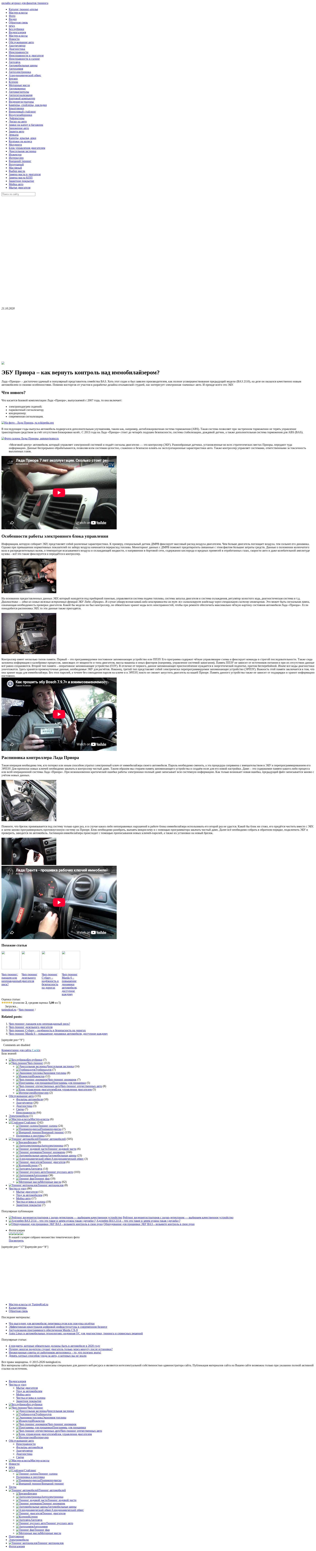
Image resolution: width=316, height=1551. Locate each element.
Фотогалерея (17, 1546)
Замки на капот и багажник (26, 124)
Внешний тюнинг (20, 161)
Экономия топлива (54, 1072)
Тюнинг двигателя (53, 1162)
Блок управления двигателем (27, 147)
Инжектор (15, 154)
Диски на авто (18, 121)
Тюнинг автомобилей (52, 1139)
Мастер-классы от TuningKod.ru (28, 1304)
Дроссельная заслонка (22, 151)
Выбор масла (17, 171)
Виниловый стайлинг (22, 111)
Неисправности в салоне (24, 58)
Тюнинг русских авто (59, 1172)
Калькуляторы (18, 1307)
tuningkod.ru (8, 1009)
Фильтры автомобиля (29, 1099)
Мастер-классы (18, 12)
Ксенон (13, 81)
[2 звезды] (5, 1002)
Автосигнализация (20, 95)
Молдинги (15, 144)
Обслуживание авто (21, 42)
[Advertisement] (28, 251)
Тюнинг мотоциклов (51, 1185)
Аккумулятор (17, 45)
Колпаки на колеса (20, 141)
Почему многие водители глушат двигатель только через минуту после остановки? (61, 1349)
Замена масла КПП (21, 177)
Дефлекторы (16, 118)
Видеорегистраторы (21, 101)
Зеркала (13, 134)
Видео (13, 19)
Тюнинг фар (42, 1178)
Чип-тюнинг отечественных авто (81, 1086)
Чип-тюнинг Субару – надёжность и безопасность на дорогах (47, 1030)
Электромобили (19, 1115)
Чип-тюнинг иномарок (62, 1079)
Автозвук (14, 62)
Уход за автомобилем (29, 1195)
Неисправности (18, 52)
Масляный (15, 167)
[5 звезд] (11, 1002)
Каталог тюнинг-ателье (23, 9)
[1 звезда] (2, 1002)
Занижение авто (19, 128)
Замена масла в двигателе (25, 174)
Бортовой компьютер (22, 98)
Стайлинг (30, 1122)
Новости (14, 39)
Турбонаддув (43, 1069)
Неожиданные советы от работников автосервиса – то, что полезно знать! (55, 1352)
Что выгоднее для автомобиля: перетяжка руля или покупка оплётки (52, 1323)
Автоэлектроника (20, 72)
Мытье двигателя (19, 187)
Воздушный (16, 164)
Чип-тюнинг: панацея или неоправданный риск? (39, 1023)
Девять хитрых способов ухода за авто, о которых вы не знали (47, 1355)
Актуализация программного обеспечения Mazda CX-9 (43, 1330)
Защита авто (16, 131)
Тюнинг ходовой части (62, 1148)
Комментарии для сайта (20, 1050)
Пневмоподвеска (50, 1129)
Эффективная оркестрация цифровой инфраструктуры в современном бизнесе (58, 1326)
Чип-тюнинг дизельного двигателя (30, 1027)
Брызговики (16, 108)
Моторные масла (19, 85)
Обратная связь (18, 22)
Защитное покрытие (21, 181)
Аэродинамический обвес (25, 75)
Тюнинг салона (47, 1125)
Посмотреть (16, 1240)
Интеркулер (16, 157)
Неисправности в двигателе (26, 55)
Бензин (13, 78)
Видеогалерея (17, 32)
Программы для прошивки (69, 1082)
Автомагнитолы (19, 91)
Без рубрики (16, 29)
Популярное (16, 1536)
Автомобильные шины (23, 65)
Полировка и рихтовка (30, 1135)
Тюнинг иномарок (53, 1152)
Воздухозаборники (20, 114)
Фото (12, 15)
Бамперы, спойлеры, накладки (28, 105)
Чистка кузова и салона (30, 1201)
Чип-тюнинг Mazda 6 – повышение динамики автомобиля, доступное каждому (58, 1033)
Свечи (20, 1109)
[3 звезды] (7, 1002)
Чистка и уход (17, 1188)
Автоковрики (17, 88)
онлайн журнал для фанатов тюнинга (24, 3)
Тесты (12, 1486)
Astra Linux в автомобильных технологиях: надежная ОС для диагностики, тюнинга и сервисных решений (76, 1333)
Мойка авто (16, 184)
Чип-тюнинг (26, 1009)
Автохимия (16, 68)
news (12, 25)
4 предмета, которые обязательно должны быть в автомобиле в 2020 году (54, 1345)
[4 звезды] (9, 1002)
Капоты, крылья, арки (22, 138)
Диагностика (17, 48)
